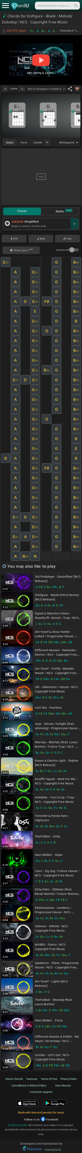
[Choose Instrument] (47, 142)
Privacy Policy (69, 1078)
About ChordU (14, 1078)
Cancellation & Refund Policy (28, 1085)
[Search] (75, 6)
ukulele (37, 142)
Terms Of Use (49, 1078)
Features (31, 1078)
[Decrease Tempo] (5, 89)
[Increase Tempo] (22, 89)
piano (23, 142)
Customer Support (41, 1091)
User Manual (63, 1085)
